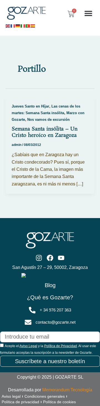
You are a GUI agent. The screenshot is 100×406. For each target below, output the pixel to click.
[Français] (13, 25)
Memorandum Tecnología (67, 389)
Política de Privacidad (60, 346)
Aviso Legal (28, 346)
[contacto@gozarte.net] (28, 322)
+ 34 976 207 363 (55, 310)
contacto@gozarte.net (56, 322)
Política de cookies (59, 402)
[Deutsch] (18, 25)
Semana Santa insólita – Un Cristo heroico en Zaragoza (45, 132)
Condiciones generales (44, 396)
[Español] (33, 25)
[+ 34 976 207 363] (32, 310)
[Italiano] (23, 25)
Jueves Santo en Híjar (30, 106)
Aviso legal (11, 396)
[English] (8, 25)
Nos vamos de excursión (48, 119)
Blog (50, 285)
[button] (88, 13)
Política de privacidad (20, 402)
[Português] (28, 25)
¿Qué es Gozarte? (50, 297)
